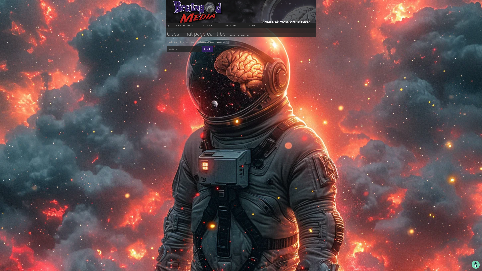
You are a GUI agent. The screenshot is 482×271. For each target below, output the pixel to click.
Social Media (232, 26)
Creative (207, 26)
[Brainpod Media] (168, 25)
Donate (252, 26)
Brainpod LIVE (183, 26)
